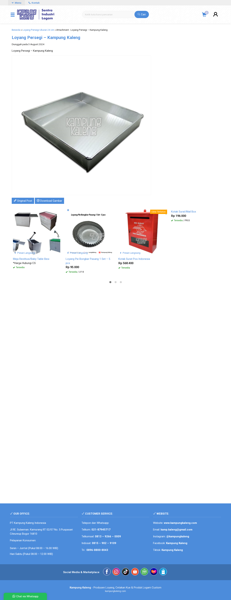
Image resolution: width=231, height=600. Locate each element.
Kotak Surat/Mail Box (183, 211)
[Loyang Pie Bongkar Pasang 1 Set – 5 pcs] (89, 231)
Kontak (35, 2)
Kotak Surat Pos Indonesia (134, 259)
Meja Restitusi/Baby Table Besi (31, 259)
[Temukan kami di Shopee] (135, 572)
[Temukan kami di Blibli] (163, 572)
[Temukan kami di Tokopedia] (144, 572)
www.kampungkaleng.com (180, 523)
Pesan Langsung (26, 252)
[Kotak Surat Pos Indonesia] (142, 231)
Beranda (16, 29)
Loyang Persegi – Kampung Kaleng (46, 37)
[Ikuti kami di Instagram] (116, 572)
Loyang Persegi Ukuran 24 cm (38, 29)
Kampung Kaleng (172, 550)
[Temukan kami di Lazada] (154, 572)
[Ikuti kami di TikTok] (125, 572)
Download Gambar (51, 200)
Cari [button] (143, 14)
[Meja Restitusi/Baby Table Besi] (36, 231)
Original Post (24, 200)
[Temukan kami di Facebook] (107, 572)
